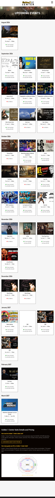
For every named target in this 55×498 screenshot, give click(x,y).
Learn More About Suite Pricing (11, 442)
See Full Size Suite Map (27, 475)
